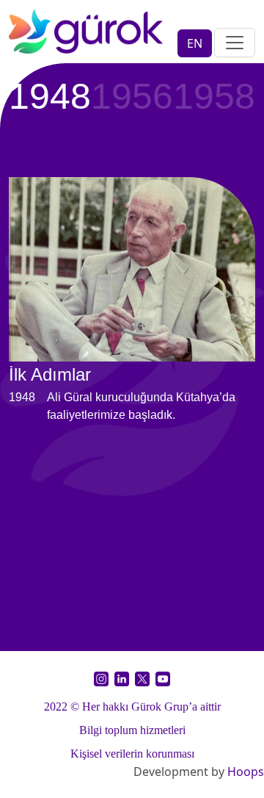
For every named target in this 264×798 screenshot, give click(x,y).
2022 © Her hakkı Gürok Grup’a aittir (132, 706)
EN (194, 43)
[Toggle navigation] (234, 42)
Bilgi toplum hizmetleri (132, 730)
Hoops (245, 771)
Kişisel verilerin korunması (132, 753)
